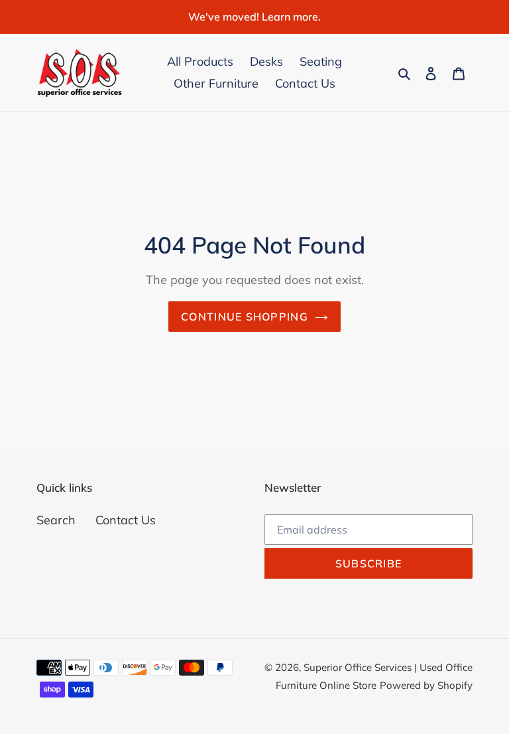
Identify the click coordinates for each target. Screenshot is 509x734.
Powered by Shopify (426, 685)
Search (56, 520)
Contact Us (125, 520)
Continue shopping (244, 316)
